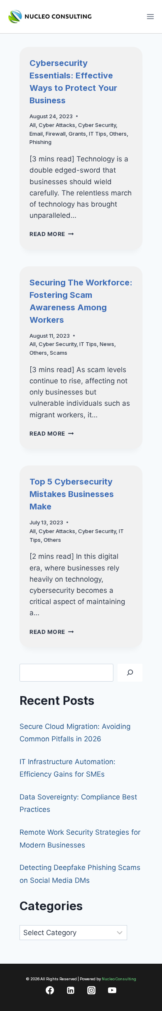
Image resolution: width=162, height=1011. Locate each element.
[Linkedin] (70, 990)
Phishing (40, 142)
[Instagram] (91, 990)
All (32, 125)
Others (118, 133)
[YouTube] (112, 990)
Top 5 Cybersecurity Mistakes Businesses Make (71, 494)
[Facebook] (50, 990)
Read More (51, 234)
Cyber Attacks (57, 125)
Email (36, 133)
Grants (77, 133)
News (107, 344)
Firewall (56, 133)
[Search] (130, 673)
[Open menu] (150, 16)
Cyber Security (97, 125)
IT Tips (97, 133)
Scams (58, 352)
